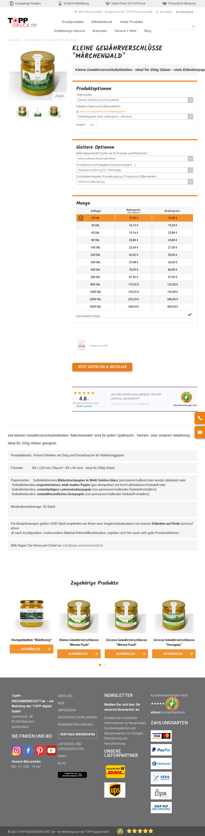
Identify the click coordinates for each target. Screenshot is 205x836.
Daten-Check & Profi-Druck (128, 3)
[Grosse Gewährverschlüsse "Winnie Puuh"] (126, 615)
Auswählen (30, 649)
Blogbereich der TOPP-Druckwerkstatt (128, 11)
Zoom (59, 96)
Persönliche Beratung (182, 3)
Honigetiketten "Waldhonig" (31, 640)
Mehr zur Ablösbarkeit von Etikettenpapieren (103, 111)
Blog (62, 763)
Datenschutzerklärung (77, 717)
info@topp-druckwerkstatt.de (83, 545)
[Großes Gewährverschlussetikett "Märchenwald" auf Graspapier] (53, 111)
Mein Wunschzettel (90, 11)
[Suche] (193, 26)
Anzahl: (80, 124)
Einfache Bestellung (76, 3)
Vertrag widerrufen (77, 734)
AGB (61, 703)
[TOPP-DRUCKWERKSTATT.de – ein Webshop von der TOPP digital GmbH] (22, 22)
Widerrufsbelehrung (75, 724)
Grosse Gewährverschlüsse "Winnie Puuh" (126, 642)
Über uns (65, 696)
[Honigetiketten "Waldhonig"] (31, 615)
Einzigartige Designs (28, 3)
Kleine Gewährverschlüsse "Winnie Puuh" (78, 642)
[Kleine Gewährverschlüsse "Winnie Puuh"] (79, 615)
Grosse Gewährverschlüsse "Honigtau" (174, 642)
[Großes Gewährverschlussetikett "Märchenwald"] (22, 111)
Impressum (67, 710)
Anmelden (166, 11)
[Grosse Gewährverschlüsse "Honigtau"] (174, 615)
